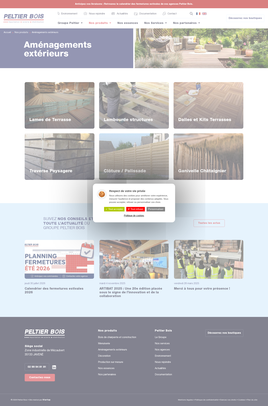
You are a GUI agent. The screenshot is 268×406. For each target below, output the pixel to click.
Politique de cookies (134, 215)
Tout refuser (136, 209)
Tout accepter (115, 209)
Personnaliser (155, 209)
